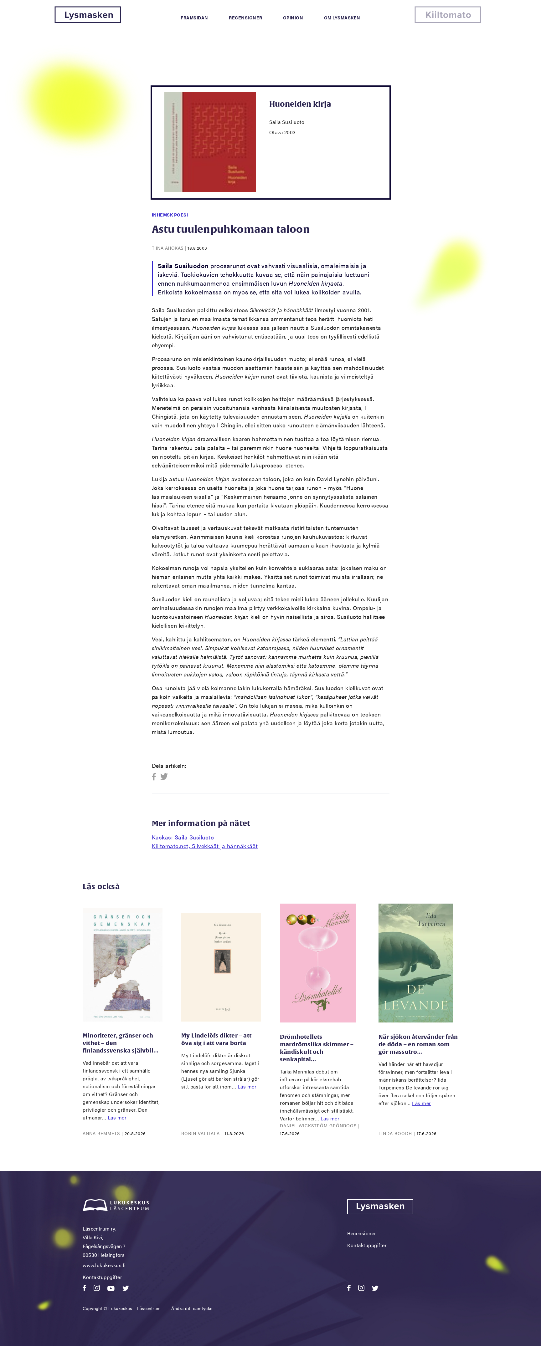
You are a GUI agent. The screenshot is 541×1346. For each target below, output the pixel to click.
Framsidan (194, 17)
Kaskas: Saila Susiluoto (183, 837)
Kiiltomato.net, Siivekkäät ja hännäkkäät (205, 846)
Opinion (293, 17)
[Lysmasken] (87, 21)
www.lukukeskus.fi (104, 1265)
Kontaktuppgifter (102, 1277)
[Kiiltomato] (448, 21)
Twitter (164, 777)
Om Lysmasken (342, 17)
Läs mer (117, 1117)
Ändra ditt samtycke (192, 1308)
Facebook (156, 777)
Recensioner (245, 17)
